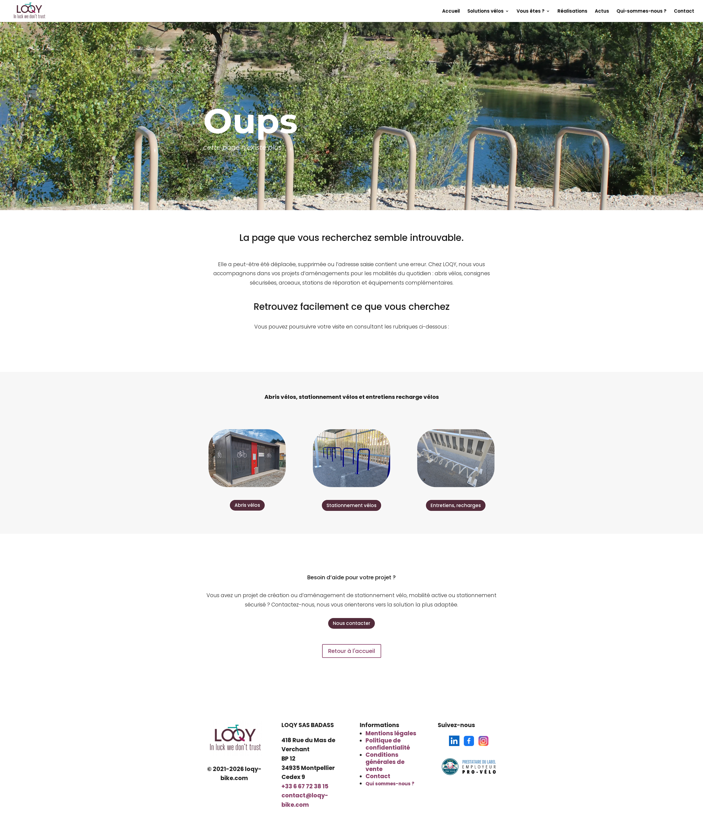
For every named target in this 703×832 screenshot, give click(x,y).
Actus (602, 11)
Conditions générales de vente (385, 762)
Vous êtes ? (531, 11)
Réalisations (572, 11)
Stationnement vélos (351, 505)
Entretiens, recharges (456, 505)
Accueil (451, 11)
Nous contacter (351, 623)
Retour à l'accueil (351, 651)
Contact (684, 11)
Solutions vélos (485, 11)
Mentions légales (391, 733)
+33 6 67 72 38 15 (304, 786)
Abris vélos (247, 505)
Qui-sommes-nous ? (641, 11)
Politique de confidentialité (388, 744)
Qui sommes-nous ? (390, 783)
